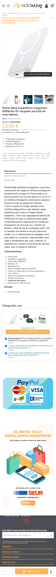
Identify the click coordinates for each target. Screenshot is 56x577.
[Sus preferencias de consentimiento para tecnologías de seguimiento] (51, 572)
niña (48, 155)
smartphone (39, 153)
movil (4, 153)
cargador (29, 153)
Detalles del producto (15, 176)
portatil (22, 153)
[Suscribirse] (51, 535)
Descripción (9, 171)
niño (31, 155)
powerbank (21, 160)
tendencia (12, 155)
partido (19, 158)
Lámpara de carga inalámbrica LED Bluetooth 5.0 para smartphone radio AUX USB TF (28, 354)
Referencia (6, 122)
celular (11, 158)
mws (43, 155)
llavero (37, 155)
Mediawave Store (15, 119)
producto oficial (9, 160)
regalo (5, 158)
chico (25, 158)
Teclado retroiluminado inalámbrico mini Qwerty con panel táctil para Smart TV (30, 346)
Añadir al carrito (33, 571)
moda (47, 153)
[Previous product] (52, 18)
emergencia (12, 153)
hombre (25, 155)
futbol (30, 158)
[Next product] (53, 18)
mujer (4, 155)
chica (19, 155)
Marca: (4, 119)
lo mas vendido (40, 158)
